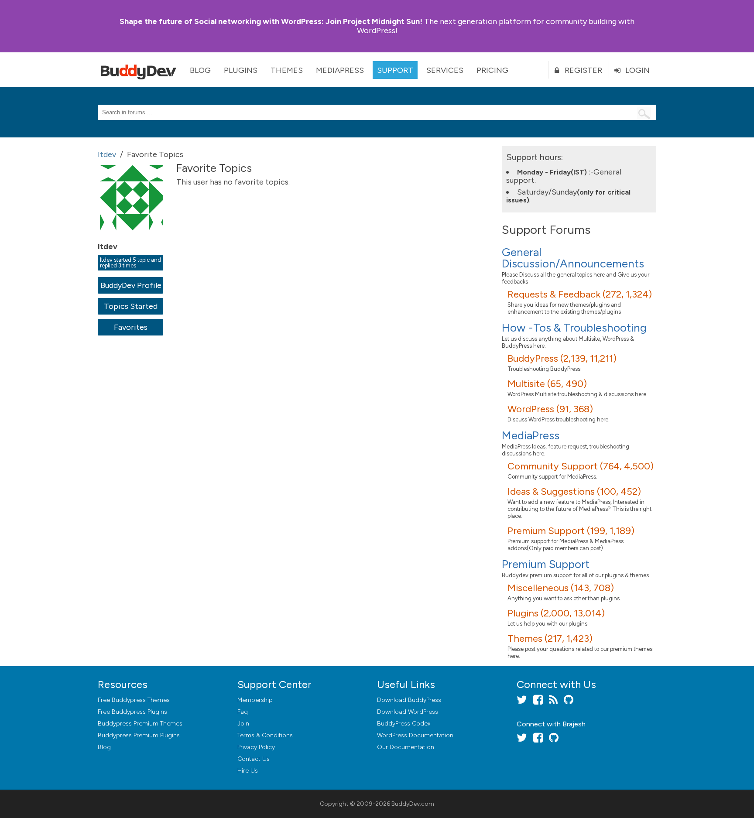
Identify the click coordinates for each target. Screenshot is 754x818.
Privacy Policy (256, 747)
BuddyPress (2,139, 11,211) (562, 358)
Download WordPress (407, 711)
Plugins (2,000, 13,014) (556, 613)
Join (243, 723)
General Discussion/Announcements (573, 257)
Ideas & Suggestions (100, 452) (574, 491)
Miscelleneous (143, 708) (560, 588)
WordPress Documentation (415, 735)
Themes (287, 70)
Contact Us (253, 759)
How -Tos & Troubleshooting (574, 328)
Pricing (492, 70)
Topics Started (131, 306)
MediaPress (340, 70)
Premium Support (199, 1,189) (570, 531)
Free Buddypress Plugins (132, 711)
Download (409, 700)
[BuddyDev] (140, 70)
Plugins (240, 70)
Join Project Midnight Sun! (271, 21)
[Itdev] (132, 236)
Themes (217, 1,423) (550, 638)
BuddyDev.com (412, 804)
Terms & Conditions (265, 735)
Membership (255, 700)
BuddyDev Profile (130, 285)
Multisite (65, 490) (547, 384)
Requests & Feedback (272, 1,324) (579, 294)
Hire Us (247, 770)
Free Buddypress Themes (134, 700)
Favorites (130, 327)
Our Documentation (405, 747)
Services (444, 70)
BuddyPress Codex (403, 723)
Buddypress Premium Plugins (139, 735)
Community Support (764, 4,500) (580, 466)
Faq (242, 711)
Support (395, 70)
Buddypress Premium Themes (140, 723)
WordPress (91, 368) (550, 409)
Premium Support (545, 564)
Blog (200, 70)
